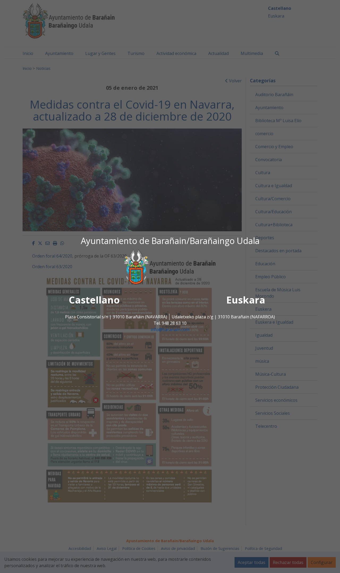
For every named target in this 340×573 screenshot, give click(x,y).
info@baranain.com (170, 330)
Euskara (245, 300)
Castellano (94, 300)
